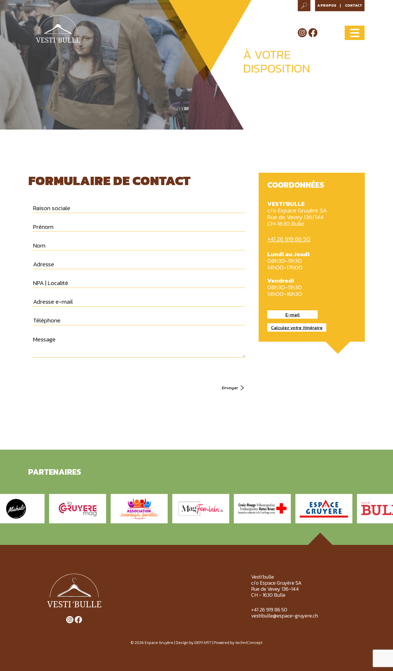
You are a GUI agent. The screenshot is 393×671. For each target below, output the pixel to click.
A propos (326, 5)
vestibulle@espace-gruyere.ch (284, 615)
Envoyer (230, 388)
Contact (353, 5)
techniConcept (248, 643)
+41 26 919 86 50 (288, 238)
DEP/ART (202, 643)
